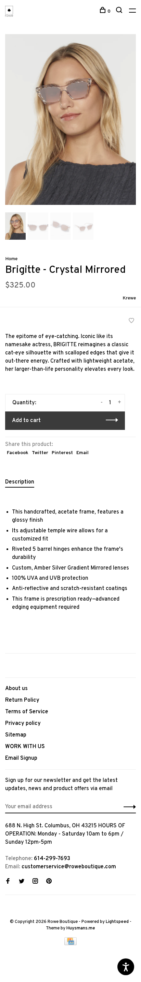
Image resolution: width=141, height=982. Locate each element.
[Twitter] (21, 882)
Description (19, 482)
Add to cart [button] (26, 420)
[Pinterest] (49, 882)
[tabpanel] (70, 119)
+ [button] (119, 402)
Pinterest (62, 453)
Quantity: (24, 402)
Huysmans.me (80, 928)
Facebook (17, 453)
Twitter (40, 453)
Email (82, 453)
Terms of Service (26, 712)
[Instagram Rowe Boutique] (35, 882)
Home (11, 259)
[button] (15, 238)
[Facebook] (8, 882)
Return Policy (22, 700)
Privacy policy (23, 723)
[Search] (120, 11)
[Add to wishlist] (131, 321)
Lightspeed (117, 922)
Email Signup (21, 758)
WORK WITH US (25, 746)
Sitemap (15, 735)
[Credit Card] (70, 943)
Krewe (129, 298)
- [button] (102, 402)
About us (16, 688)
